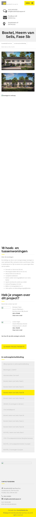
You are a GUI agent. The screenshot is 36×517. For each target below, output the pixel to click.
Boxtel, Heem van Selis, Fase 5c (14, 387)
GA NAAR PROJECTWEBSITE (14, 347)
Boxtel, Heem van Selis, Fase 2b (14, 427)
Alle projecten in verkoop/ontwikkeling (16, 364)
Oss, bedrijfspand (9, 409)
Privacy (5, 513)
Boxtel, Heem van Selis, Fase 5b (14, 392)
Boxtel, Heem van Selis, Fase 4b (14, 398)
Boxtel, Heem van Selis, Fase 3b (14, 415)
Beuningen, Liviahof (10, 370)
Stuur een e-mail (17, 315)
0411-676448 (16, 313)
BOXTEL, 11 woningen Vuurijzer (13, 449)
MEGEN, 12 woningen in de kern (14, 404)
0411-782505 (16, 328)
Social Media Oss (22, 510)
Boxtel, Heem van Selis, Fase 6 (13, 381)
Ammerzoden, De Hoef (11, 375)
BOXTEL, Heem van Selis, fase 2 (14, 432)
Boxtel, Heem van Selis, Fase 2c (14, 421)
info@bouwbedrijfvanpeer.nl (12, 499)
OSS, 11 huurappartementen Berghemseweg (18, 438)
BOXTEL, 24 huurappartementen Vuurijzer (17, 444)
